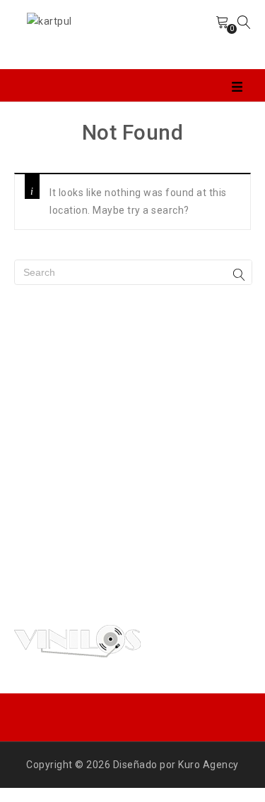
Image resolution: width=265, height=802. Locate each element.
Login (190, 34)
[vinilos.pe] (49, 20)
